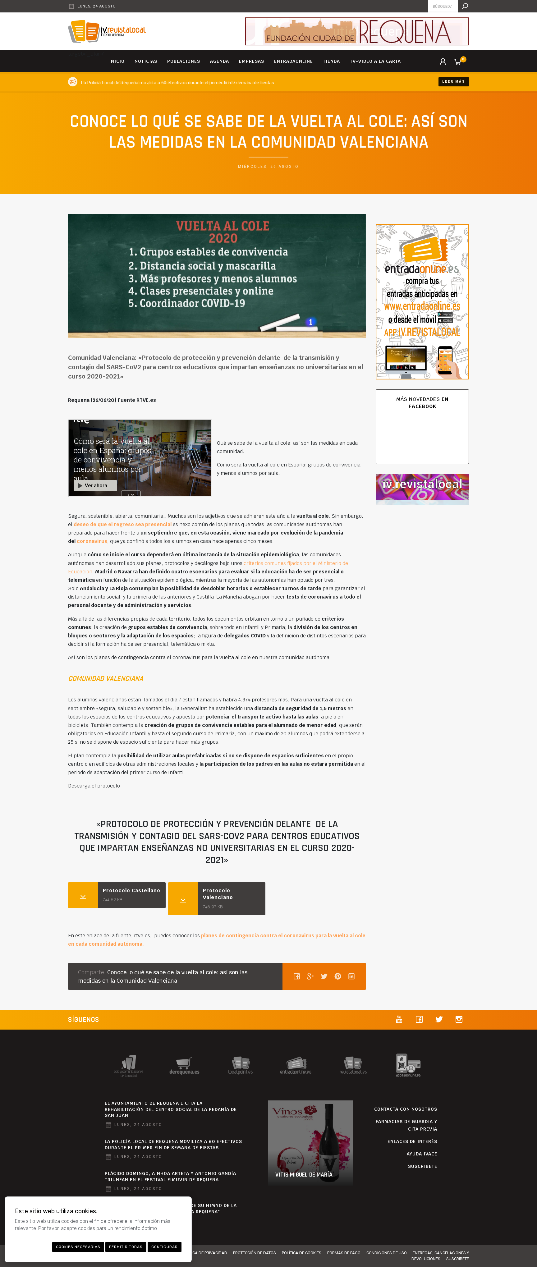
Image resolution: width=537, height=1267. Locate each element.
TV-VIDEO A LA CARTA (375, 61)
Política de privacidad (204, 1253)
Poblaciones (183, 61)
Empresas (251, 61)
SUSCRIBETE (422, 1166)
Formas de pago (343, 1253)
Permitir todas (126, 1247)
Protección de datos (254, 1253)
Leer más (453, 81)
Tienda (331, 61)
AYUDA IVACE (422, 1154)
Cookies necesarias (78, 1247)
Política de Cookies (301, 1253)
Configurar (164, 1247)
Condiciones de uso (386, 1253)
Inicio (117, 61)
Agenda (219, 61)
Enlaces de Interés (412, 1141)
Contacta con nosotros (405, 1109)
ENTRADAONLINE (293, 61)
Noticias (146, 61)
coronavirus (92, 541)
